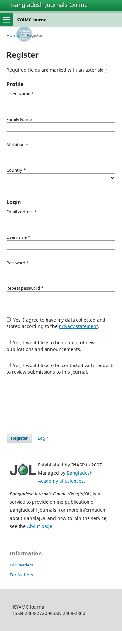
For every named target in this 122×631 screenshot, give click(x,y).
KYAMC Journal (32, 19)
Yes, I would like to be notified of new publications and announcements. (51, 345)
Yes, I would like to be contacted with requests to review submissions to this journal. (61, 368)
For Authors (21, 575)
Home (13, 35)
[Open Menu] (6, 19)
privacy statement (78, 326)
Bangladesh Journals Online (49, 4)
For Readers (21, 565)
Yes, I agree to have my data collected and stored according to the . (56, 323)
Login (43, 438)
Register (19, 438)
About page (39, 526)
